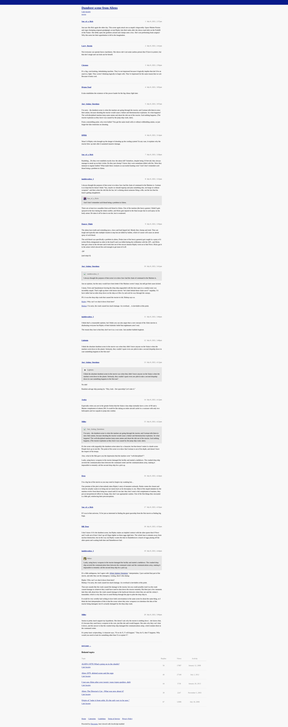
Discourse (94, 724)
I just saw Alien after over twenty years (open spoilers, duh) (106, 682)
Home (84, 719)
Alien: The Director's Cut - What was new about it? (103, 691)
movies (84, 14)
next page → (86, 646)
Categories (92, 719)
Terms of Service (114, 719)
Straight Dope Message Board (11, 2)
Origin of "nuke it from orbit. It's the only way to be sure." (105, 700)
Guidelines (102, 719)
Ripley (84, 302)
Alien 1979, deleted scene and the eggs (98, 673)
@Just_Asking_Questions (119, 573)
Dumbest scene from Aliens (100, 8)
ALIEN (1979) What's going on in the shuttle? (100, 664)
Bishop (84, 306)
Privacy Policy (127, 719)
